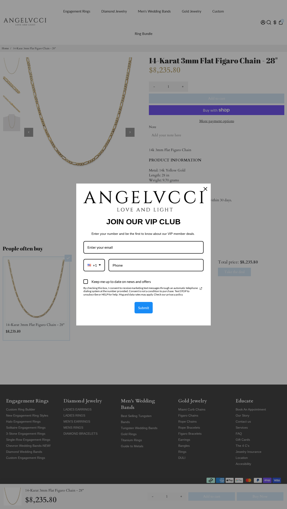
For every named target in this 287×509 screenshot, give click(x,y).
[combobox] (94, 265)
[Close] (205, 189)
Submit (143, 308)
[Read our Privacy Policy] (201, 288)
